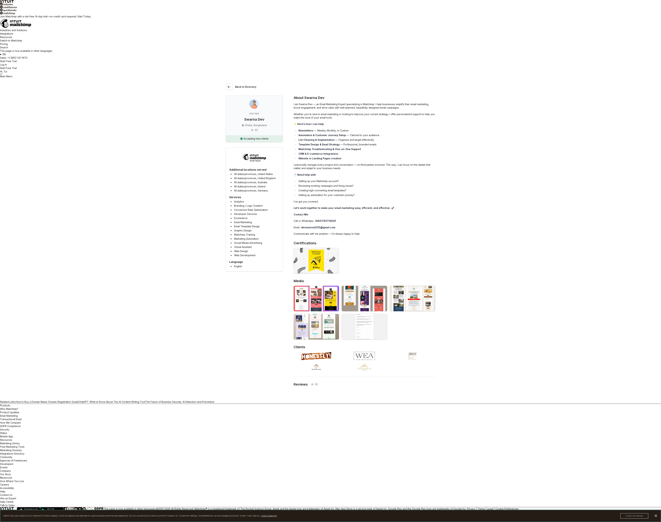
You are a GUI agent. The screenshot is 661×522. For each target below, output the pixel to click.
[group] (330, 54)
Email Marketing (9, 415)
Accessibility (7, 488)
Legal (490, 508)
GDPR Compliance (10, 426)
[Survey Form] (364, 326)
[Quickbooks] (330, 10)
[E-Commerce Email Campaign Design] (316, 298)
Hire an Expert (8, 498)
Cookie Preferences (507, 508)
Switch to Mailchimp (11, 40)
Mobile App (6, 436)
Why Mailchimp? (9, 408)
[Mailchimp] (330, 13)
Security (4, 429)
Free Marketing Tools (12, 446)
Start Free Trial (8, 61)
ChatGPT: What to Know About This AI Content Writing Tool (111, 401)
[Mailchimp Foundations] (316, 260)
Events (4, 467)
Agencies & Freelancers (13, 460)
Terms (481, 508)
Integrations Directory (12, 453)
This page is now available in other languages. (129, 508)
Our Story (5, 474)
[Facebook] (65, 509)
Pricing (4, 43)
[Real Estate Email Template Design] (412, 298)
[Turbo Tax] (330, 4)
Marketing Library (10, 443)
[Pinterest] (84, 509)
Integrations (6, 33)
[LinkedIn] (75, 509)
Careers (4, 484)
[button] (330, 54)
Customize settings (634, 516)
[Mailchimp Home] (330, 23)
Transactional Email (11, 419)
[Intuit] (330, 1)
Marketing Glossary (11, 450)
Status (3, 433)
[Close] (656, 515)
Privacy (471, 508)
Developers (6, 463)
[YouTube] (79, 509)
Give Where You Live (12, 481)
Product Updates (9, 412)
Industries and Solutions (13, 30)
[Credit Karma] (330, 7)
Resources (6, 37)
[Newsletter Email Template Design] (364, 298)
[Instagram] (72, 509)
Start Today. (84, 16)
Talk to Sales (7, 505)
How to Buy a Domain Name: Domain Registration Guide (47, 401)
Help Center (7, 501)
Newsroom (6, 477)
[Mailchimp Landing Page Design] (316, 326)
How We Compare (10, 422)
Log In (3, 64)
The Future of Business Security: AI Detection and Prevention (179, 401)
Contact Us (6, 494)
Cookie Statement (269, 516)
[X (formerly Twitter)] (68, 509)
